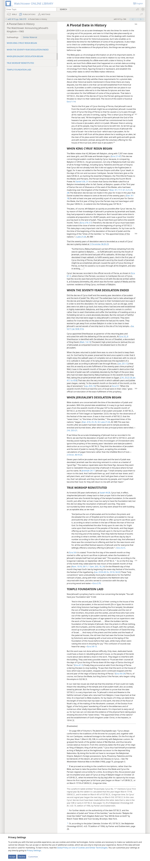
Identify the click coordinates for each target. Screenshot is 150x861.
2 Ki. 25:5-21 (72, 430)
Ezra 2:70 (97, 583)
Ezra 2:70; (84, 222)
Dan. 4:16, (86, 422)
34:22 (117, 572)
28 (68, 192)
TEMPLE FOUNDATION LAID (19, 69)
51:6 (81, 329)
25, (131, 190)
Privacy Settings (34, 850)
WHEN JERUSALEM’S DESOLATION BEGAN (25, 56)
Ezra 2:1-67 (116, 156)
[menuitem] (143, 9)
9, (129, 190)
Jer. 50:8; (75, 329)
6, (127, 190)
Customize (33, 856)
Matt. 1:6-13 (85, 342)
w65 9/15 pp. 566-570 (17, 19)
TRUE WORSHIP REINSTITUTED (20, 63)
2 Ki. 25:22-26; (127, 377)
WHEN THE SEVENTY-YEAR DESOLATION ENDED (28, 49)
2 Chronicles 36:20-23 (99, 244)
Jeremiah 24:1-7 (88, 470)
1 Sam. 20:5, (93, 566)
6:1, (124, 190)
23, (92, 422)
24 (103, 566)
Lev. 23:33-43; (100, 572)
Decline (22, 856)
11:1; (120, 190)
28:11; (85, 566)
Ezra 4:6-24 (120, 673)
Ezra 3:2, (123, 336)
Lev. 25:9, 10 (90, 386)
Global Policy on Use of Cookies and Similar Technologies (82, 847)
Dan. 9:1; (114, 190)
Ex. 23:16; (110, 572)
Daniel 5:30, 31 (81, 181)
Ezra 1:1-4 (71, 101)
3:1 (90, 222)
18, (100, 566)
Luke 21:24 (81, 236)
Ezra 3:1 (115, 386)
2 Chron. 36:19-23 (74, 454)
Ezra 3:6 (72, 552)
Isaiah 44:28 (105, 492)
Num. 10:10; (77, 566)
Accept (12, 856)
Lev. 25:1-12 (123, 363)
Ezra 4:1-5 (79, 665)
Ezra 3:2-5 (121, 548)
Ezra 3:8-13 (92, 646)
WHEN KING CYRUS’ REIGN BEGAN (22, 43)
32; (98, 422)
